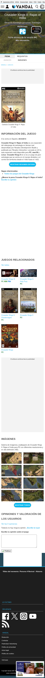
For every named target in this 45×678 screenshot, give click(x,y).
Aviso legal (5, 650)
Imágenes (22, 60)
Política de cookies (8, 653)
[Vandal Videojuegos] (22, 6)
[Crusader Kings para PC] (9, 336)
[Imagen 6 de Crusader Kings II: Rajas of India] (11, 483)
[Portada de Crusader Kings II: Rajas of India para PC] (13, 105)
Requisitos (22, 56)
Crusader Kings (7, 350)
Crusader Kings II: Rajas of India (22, 16)
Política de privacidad (9, 647)
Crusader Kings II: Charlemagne (8, 316)
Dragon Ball (24, 2)
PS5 (35, 2)
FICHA (7, 56)
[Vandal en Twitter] (14, 616)
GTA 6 (17, 2)
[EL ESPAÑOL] (42, 6)
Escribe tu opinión (8, 179)
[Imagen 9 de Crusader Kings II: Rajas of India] (33, 458)
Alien (31, 2)
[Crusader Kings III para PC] (9, 273)
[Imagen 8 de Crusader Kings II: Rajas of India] (11, 470)
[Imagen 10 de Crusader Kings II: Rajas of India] (11, 458)
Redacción (5, 637)
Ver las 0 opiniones (9, 523)
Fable (39, 2)
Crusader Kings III (8, 279)
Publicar (7, 551)
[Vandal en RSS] (5, 623)
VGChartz (5, 660)
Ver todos (5, 265)
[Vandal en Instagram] (23, 616)
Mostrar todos (22, 505)
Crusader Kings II (26, 315)
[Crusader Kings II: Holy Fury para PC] (28, 273)
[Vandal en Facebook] (5, 616)
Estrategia (36, 22)
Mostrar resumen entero (22, 164)
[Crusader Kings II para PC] (28, 300)
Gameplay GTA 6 (8, 2)
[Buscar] (37, 7)
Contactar (5, 640)
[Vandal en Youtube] (33, 616)
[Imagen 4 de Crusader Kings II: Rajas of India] (11, 495)
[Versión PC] (22, 31)
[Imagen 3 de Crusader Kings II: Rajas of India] (33, 495)
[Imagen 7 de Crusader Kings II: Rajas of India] (33, 470)
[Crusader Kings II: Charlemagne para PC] (9, 300)
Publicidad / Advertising (9, 643)
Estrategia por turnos (22, 22)
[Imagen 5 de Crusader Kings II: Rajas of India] (33, 483)
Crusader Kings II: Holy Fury (27, 280)
